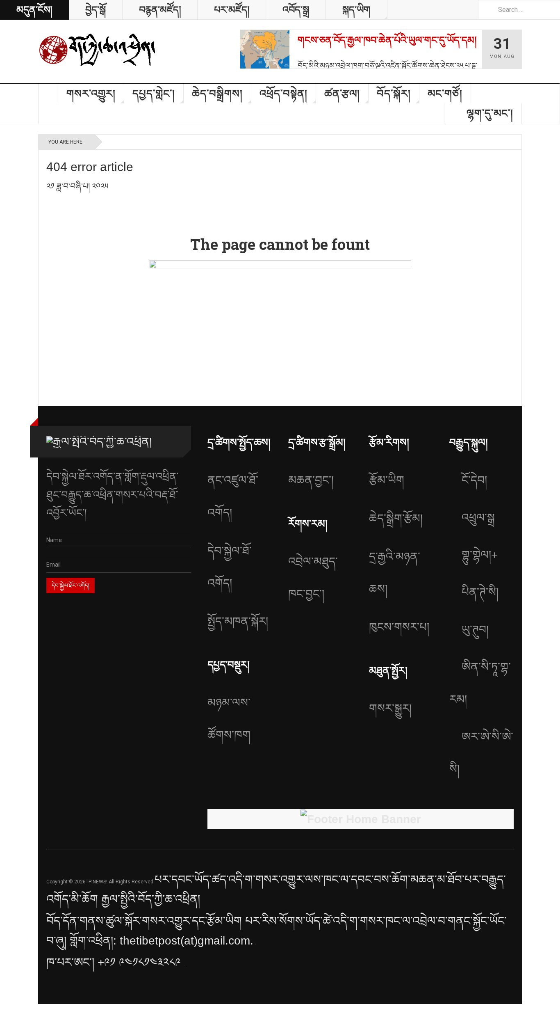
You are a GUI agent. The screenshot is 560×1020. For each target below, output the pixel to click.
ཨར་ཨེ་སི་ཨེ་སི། (481, 752)
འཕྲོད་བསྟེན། (283, 93)
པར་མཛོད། (231, 9)
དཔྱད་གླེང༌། (153, 93)
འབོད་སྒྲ (295, 9)
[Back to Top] (9, 1012)
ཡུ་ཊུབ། (475, 629)
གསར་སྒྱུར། (390, 708)
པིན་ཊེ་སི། (480, 592)
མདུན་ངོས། (34, 9)
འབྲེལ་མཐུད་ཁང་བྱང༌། (313, 577)
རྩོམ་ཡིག (386, 480)
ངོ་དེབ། (474, 480)
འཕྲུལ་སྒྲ (478, 517)
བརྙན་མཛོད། (160, 9)
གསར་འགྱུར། (91, 93)
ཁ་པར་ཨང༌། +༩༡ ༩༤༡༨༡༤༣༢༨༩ (115, 962)
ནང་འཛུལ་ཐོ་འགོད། (232, 496)
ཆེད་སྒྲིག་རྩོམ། (396, 518)
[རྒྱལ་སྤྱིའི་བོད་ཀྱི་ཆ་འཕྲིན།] (97, 49)
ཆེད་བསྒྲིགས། (217, 93)
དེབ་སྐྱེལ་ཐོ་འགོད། (229, 567)
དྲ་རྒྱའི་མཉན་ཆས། (394, 572)
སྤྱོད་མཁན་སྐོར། (237, 621)
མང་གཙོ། (445, 93)
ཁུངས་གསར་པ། (399, 627)
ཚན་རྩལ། (342, 93)
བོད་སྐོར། (394, 93)
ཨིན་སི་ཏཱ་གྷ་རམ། (480, 683)
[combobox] (519, 9)
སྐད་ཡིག (356, 9)
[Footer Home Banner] (360, 819)
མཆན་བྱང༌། (311, 480)
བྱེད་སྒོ (95, 9)
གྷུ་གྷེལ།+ (480, 555)
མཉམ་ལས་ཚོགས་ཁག (228, 718)
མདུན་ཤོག (48, 93)
